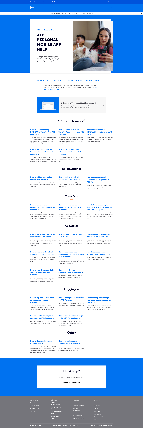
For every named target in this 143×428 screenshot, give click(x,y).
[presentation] (90, 46)
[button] (141, 13)
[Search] (113, 7)
